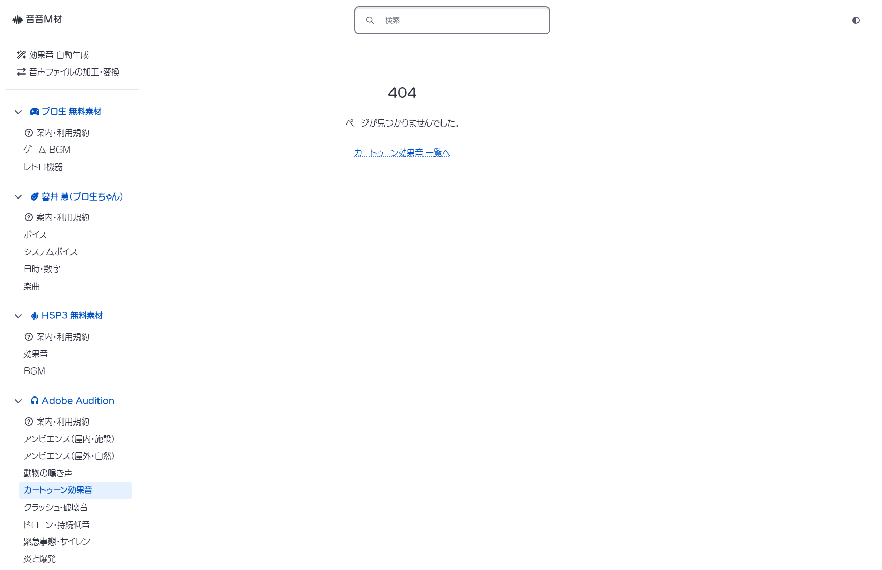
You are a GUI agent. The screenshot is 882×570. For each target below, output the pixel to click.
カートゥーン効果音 (57, 490)
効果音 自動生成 (59, 55)
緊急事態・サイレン (56, 541)
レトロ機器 (43, 167)
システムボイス (50, 251)
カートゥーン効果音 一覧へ (402, 152)
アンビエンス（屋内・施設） (69, 439)
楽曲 (31, 286)
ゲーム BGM (47, 149)
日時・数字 (41, 269)
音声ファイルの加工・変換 (74, 72)
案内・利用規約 (62, 133)
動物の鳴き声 (47, 473)
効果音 (35, 354)
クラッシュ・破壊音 (55, 507)
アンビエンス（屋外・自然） (69, 456)
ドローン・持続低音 (56, 525)
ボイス (35, 235)
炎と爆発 (39, 559)
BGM (34, 371)
